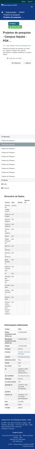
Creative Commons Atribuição (24, 353)
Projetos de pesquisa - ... (13, 14)
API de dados (16, 27)
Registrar (30, 1)
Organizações (11, 12)
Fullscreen (17, 63)
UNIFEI (21, 12)
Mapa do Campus (8, 429)
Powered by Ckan (28, 446)
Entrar (23, 1)
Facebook (6, 188)
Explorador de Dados (15, 58)
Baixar (13, 24)
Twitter (5, 184)
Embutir (28, 63)
